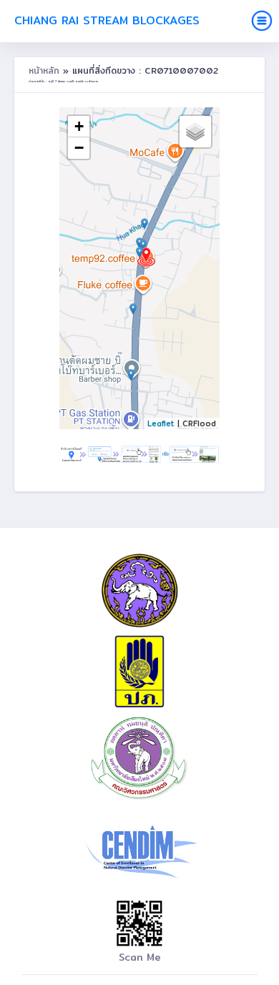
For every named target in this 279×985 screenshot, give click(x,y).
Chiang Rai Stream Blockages (107, 20)
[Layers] (195, 131)
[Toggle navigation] (262, 20)
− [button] (79, 148)
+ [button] (79, 126)
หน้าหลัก (46, 70)
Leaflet (161, 423)
